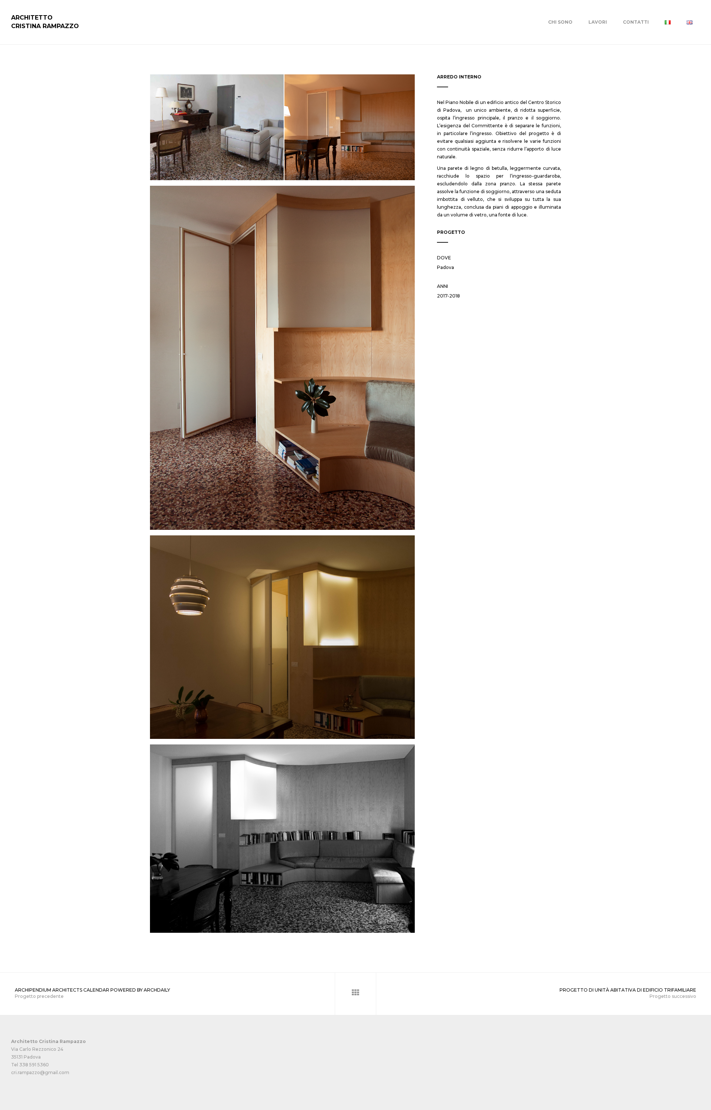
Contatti (636, 22)
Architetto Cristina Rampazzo (45, 22)
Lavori (597, 22)
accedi (18, 1080)
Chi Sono (560, 22)
